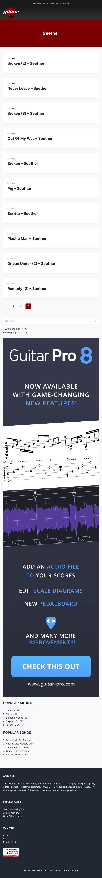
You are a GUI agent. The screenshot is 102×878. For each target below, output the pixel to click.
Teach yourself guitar (13, 809)
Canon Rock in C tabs (17, 747)
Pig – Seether (19, 188)
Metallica (10, 710)
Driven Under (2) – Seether (31, 263)
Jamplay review (11, 812)
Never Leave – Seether (27, 88)
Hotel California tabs (17, 754)
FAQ (5, 838)
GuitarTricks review (12, 816)
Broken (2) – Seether (25, 63)
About (6, 835)
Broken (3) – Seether (25, 113)
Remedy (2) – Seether (27, 288)
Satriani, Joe (12, 725)
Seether (11, 59)
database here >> (61, 3)
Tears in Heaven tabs (17, 751)
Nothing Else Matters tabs (20, 743)
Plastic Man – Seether (27, 238)
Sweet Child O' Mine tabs (19, 740)
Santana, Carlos (14, 717)
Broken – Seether (22, 163)
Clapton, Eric (12, 721)
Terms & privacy (70, 870)
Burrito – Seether (22, 213)
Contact (57, 870)
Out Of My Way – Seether (30, 138)
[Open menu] (96, 13)
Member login (10, 842)
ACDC (9, 714)
